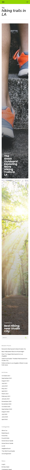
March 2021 (5, 393)
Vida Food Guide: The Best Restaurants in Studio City (14, 359)
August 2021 (5, 381)
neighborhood (8, 322)
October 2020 (6, 406)
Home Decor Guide (7, 440)
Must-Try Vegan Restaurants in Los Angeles (12, 355)
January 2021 (6, 399)
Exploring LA (7, 153)
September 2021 (7, 378)
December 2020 (6, 401)
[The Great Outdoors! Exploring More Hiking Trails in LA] (15, 100)
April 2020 (5, 419)
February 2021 (6, 396)
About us (4, 430)
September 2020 (7, 409)
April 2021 (5, 391)
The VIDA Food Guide (8, 451)
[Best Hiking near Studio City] (15, 257)
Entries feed (5, 467)
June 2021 (5, 386)
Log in (3, 464)
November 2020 (6, 404)
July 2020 (4, 414)
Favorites (5, 435)
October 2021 (6, 375)
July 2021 (4, 383)
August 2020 (5, 411)
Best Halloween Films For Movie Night (13, 351)
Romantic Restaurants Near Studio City (14, 349)
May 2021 (4, 388)
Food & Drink (5, 438)
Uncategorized (6, 453)
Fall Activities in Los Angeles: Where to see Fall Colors (15, 364)
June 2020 (5, 417)
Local (3, 446)
